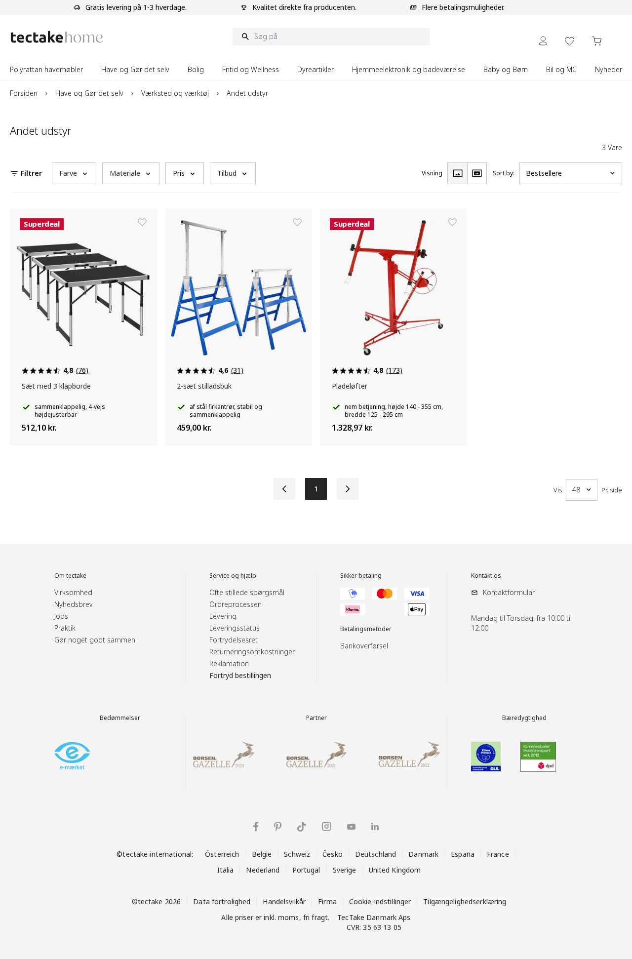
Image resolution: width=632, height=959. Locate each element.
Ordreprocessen (235, 604)
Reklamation (229, 663)
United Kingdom (395, 870)
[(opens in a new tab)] (72, 755)
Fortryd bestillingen (240, 675)
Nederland (262, 870)
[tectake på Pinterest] (277, 827)
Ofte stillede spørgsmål (246, 592)
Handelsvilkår (284, 901)
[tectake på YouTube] (351, 827)
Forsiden (24, 93)
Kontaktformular (509, 592)
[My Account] (543, 40)
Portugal (306, 870)
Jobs (61, 616)
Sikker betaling (361, 576)
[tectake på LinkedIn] (375, 826)
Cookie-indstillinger (380, 901)
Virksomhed (73, 592)
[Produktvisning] (457, 173)
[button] (74, 173)
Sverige (344, 870)
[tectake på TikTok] (301, 827)
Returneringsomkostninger (252, 651)
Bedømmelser (120, 718)
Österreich (222, 854)
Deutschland (375, 854)
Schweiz (297, 854)
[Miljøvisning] (477, 173)
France (498, 854)
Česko (332, 854)
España (462, 854)
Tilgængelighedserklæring (464, 901)
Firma (327, 901)
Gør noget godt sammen (94, 639)
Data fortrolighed (221, 901)
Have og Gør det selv (89, 93)
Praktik (65, 628)
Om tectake (70, 576)
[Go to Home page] (57, 36)
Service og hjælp (232, 576)
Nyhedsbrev (73, 604)
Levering (223, 616)
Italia (225, 870)
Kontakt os (486, 576)
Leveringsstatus (234, 628)
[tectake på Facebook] (255, 826)
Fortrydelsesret (233, 639)
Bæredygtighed (524, 718)
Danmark (423, 854)
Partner (316, 718)
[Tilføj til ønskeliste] (142, 222)
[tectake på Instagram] (326, 826)
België (262, 854)
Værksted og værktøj (175, 93)
